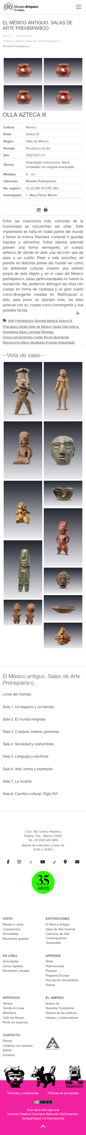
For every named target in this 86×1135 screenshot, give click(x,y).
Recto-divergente (56, 337)
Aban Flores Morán (43, 195)
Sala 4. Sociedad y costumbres (28, 744)
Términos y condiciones (23, 1093)
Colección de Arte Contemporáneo (57, 936)
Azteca (74, 327)
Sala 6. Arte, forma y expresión (28, 769)
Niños (49, 961)
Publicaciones (55, 966)
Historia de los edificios (61, 1013)
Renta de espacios (15, 1022)
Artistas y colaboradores (62, 1018)
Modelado (38, 343)
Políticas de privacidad (63, 1093)
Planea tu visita (13, 924)
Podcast (51, 971)
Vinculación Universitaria (62, 980)
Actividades (11, 934)
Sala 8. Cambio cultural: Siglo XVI (30, 794)
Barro (25, 343)
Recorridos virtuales (16, 971)
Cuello (38, 337)
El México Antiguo (57, 924)
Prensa (7, 1041)
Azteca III (65, 321)
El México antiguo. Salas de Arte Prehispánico (31, 41)
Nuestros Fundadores (60, 1008)
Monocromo (11, 343)
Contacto (9, 1055)
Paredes (47, 332)
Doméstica (10, 332)
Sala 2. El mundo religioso (24, 720)
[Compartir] (39, 210)
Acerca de (52, 1003)
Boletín (7, 1050)
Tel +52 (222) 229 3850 (43, 840)
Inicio (6, 35)
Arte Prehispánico (21, 321)
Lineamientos (11, 929)
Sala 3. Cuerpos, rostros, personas (31, 732)
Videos (50, 985)
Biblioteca (9, 1013)
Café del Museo (13, 1018)
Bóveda (40, 321)
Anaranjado (66, 343)
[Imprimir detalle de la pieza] (46, 210)
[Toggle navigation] (77, 6)
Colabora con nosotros (18, 1046)
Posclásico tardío (15, 327)
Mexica (52, 321)
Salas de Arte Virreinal (60, 929)
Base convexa (29, 332)
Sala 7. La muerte (17, 782)
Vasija (57, 327)
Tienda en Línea (13, 1008)
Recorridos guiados (16, 939)
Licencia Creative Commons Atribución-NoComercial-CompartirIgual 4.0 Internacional (43, 1116)
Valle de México (40, 327)
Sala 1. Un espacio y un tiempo (28, 707)
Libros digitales (13, 966)
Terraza (7, 1003)
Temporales (53, 943)
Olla (65, 327)
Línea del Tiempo (17, 695)
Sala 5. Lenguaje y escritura (25, 757)
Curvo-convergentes (18, 337)
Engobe (51, 343)
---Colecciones (23, 35)
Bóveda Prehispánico (41, 181)
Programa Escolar (57, 976)
